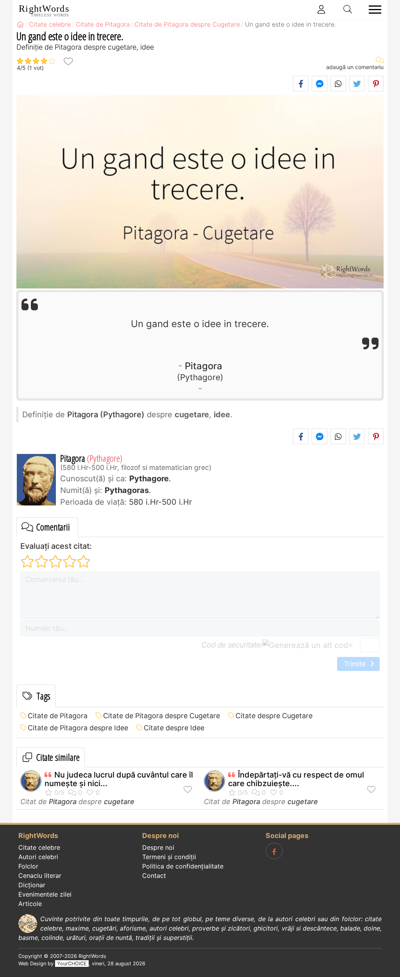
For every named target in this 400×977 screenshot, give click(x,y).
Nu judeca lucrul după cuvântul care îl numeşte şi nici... (119, 779)
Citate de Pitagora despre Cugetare (161, 716)
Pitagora (201, 370)
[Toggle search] (348, 9)
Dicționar (31, 885)
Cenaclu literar (39, 875)
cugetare (119, 801)
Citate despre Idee (174, 728)
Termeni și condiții (169, 857)
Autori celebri (38, 857)
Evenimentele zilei (44, 894)
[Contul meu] (321, 9)
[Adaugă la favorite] (68, 61)
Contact (154, 875)
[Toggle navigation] (372, 9)
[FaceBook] (274, 851)
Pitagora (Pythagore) (106, 414)
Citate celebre (39, 847)
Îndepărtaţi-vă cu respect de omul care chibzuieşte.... (296, 779)
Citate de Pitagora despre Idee (78, 728)
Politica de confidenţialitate (182, 866)
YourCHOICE (72, 963)
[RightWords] (20, 24)
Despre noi (158, 847)
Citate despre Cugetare (274, 716)
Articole (30, 904)
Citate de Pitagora (58, 716)
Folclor (28, 866)
